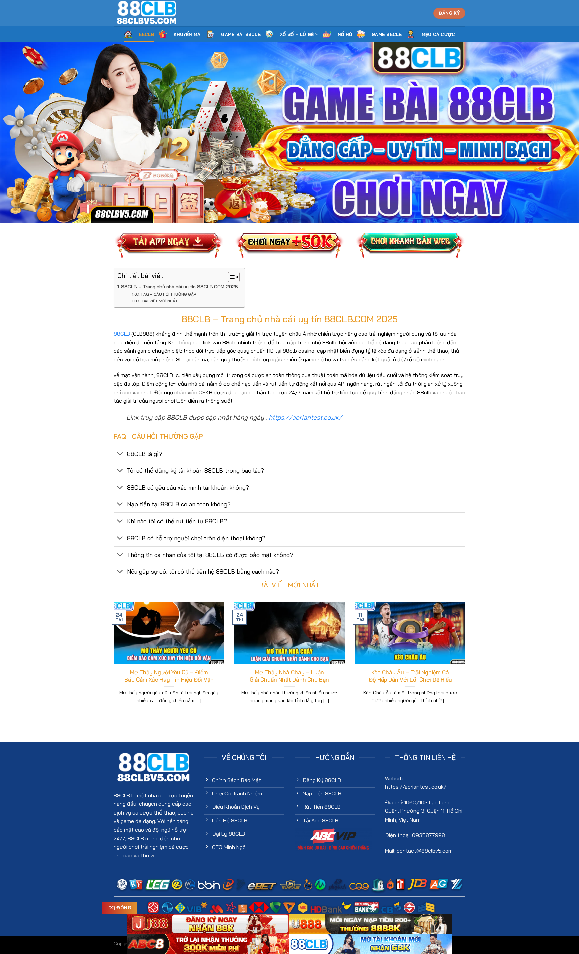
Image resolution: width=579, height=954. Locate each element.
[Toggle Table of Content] (230, 277)
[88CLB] (147, 13)
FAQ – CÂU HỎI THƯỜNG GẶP (168, 294)
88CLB (122, 333)
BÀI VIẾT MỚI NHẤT (159, 300)
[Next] (467, 661)
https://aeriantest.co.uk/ (305, 417)
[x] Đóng (119, 908)
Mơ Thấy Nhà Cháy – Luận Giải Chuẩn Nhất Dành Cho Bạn (289, 676)
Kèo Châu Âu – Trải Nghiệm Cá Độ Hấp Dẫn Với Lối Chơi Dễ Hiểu (410, 676)
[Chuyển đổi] (120, 454)
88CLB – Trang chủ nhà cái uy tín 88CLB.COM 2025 (179, 287)
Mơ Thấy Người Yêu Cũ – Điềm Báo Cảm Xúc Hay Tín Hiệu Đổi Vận (169, 676)
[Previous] (112, 661)
